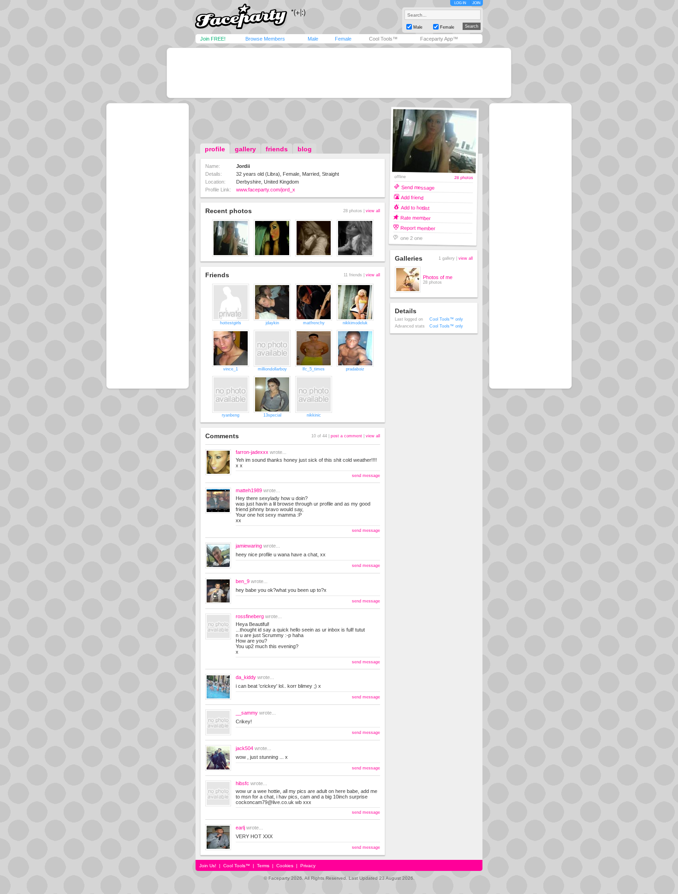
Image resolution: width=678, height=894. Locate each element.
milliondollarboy (272, 369)
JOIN (476, 3)
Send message (417, 187)
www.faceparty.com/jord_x (265, 189)
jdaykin (272, 323)
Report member (417, 228)
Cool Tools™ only (446, 319)
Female (343, 39)
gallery (245, 149)
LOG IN (460, 3)
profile (215, 149)
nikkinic (314, 415)
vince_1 (230, 369)
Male (313, 39)
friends (277, 149)
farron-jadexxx (252, 452)
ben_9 (243, 581)
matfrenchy (314, 323)
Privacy (307, 865)
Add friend (412, 197)
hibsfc (242, 783)
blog (304, 149)
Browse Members (265, 39)
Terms (263, 865)
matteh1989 (249, 490)
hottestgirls (230, 323)
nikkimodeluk (355, 323)
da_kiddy (246, 677)
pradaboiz (355, 369)
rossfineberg (250, 616)
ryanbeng (230, 415)
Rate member (415, 218)
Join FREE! (213, 39)
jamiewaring (249, 545)
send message (366, 475)
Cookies (284, 865)
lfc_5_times (314, 369)
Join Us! (207, 865)
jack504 (244, 748)
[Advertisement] (339, 73)
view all (373, 211)
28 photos (463, 177)
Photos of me (437, 277)
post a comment (346, 436)
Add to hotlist (415, 207)
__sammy (247, 712)
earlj (240, 827)
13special (272, 415)
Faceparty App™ (439, 39)
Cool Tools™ (383, 39)
